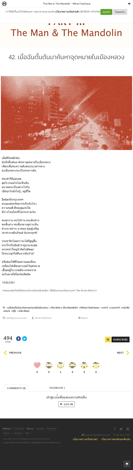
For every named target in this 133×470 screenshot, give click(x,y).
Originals (19, 428)
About (6, 432)
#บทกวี (104, 307)
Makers (12, 4)
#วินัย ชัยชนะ (23, 311)
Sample (40, 428)
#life (13, 311)
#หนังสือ (125, 307)
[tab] (16, 387)
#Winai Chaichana (89, 307)
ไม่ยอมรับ (120, 11)
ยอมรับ (106, 11)
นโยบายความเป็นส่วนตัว (67, 11)
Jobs (27, 432)
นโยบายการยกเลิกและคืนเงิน (115, 439)
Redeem (51, 428)
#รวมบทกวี (114, 307)
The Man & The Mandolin (56, 3)
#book (6, 311)
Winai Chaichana (81, 3)
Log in (68, 404)
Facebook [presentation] (57, 388)
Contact (17, 432)
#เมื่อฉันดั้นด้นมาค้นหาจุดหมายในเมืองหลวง (27, 307)
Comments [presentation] (16, 388)
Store (24, 4)
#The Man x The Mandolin (64, 307)
